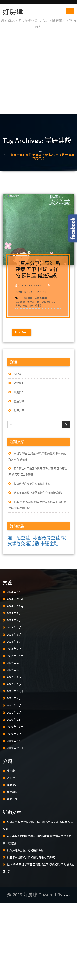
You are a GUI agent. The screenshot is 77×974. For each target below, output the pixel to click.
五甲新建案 (26, 298)
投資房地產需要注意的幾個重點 (32, 483)
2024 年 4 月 (14, 620)
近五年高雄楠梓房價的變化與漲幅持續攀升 (39, 492)
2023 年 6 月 (14, 634)
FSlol (67, 895)
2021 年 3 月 (14, 705)
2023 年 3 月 (14, 648)
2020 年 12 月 (15, 719)
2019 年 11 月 (15, 748)
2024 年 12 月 (15, 592)
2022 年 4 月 (14, 662)
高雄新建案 (48, 301)
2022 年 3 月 (14, 670)
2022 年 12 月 (15, 655)
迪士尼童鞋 (18, 537)
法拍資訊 (19, 383)
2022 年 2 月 (14, 677)
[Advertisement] (38, 71)
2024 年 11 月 (15, 599)
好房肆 (13, 12)
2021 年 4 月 (14, 698)
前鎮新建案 (41, 298)
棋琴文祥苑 (33, 301)
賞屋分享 (19, 410)
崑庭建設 (20, 301)
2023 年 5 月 (14, 641)
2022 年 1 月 (14, 684)
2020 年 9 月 (14, 733)
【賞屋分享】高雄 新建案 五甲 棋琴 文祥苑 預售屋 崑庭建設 (41, 156)
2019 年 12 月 (15, 740)
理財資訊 (19, 392)
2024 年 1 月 (14, 627)
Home (39, 151)
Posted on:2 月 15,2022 (31, 292)
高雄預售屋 (21, 305)
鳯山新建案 (36, 305)
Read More (21, 332)
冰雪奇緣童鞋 (46, 537)
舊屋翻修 (19, 401)
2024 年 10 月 (15, 606)
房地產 (18, 373)
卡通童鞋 (49, 543)
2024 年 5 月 (14, 613)
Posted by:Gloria (30, 285)
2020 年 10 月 (15, 726)
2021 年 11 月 (15, 691)
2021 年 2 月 (14, 712)
